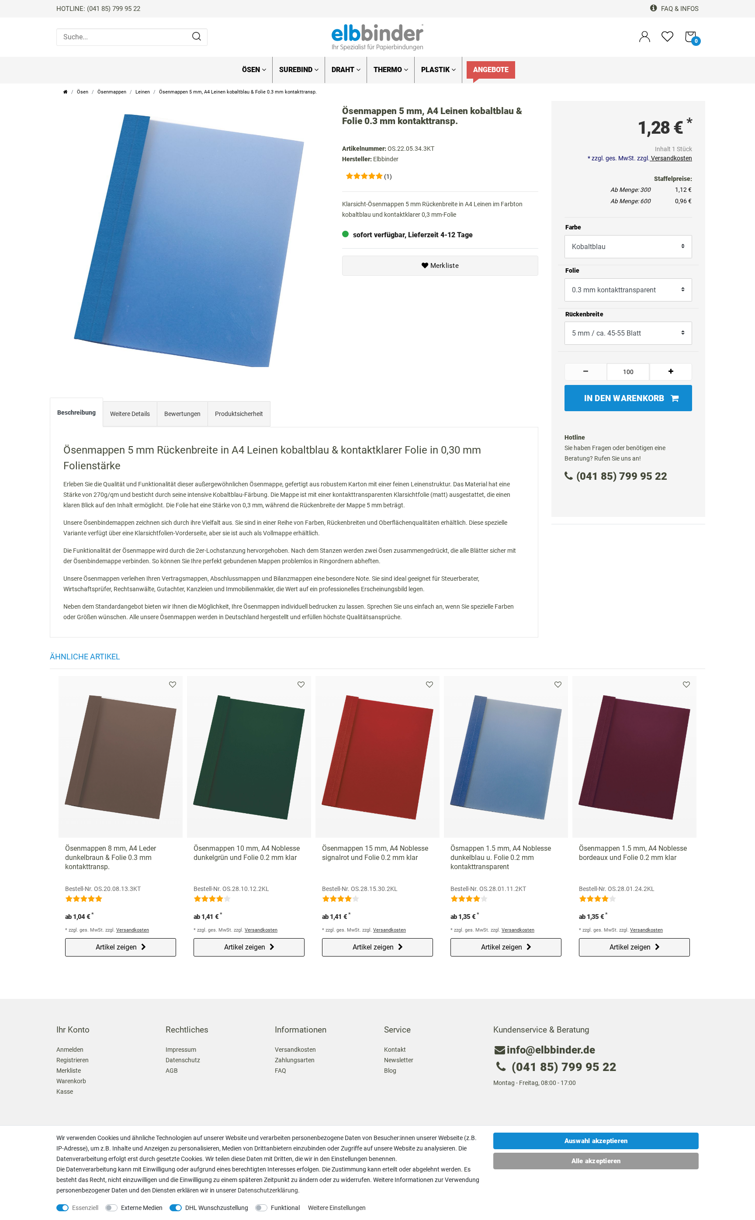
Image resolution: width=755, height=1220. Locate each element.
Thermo (389, 70)
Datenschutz (183, 1060)
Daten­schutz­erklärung (268, 1190)
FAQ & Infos (679, 9)
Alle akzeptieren (596, 1161)
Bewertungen (182, 413)
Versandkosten (671, 158)
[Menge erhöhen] (671, 372)
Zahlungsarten (295, 1060)
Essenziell (85, 1207)
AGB (172, 1070)
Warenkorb (71, 1081)
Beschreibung (76, 412)
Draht (344, 70)
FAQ (280, 1070)
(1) (388, 176)
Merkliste (443, 266)
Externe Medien (142, 1207)
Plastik (436, 70)
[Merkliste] (667, 40)
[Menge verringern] (586, 372)
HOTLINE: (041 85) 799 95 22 (98, 9)
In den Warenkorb (624, 398)
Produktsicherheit (239, 413)
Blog (390, 1070)
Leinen (142, 92)
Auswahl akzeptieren (596, 1141)
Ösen (252, 70)
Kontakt (395, 1049)
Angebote (491, 70)
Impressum (181, 1049)
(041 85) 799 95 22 (621, 476)
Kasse (64, 1091)
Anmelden (69, 1049)
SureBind (296, 70)
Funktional (285, 1207)
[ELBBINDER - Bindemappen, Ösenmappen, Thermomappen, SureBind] (377, 36)
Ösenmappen (111, 92)
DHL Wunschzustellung (216, 1207)
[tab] (76, 414)
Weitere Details (130, 413)
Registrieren (72, 1060)
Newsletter (398, 1060)
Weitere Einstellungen (337, 1207)
